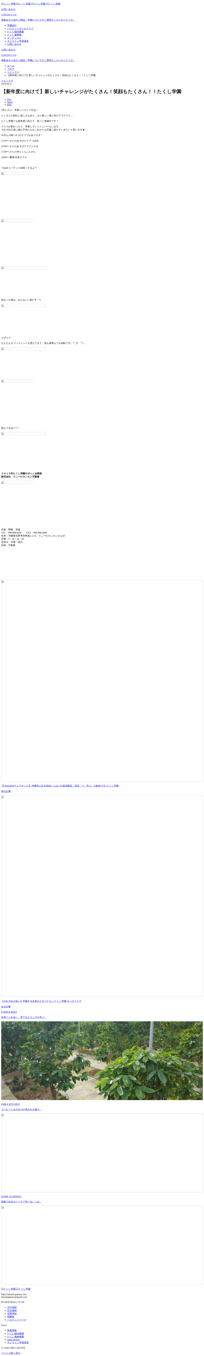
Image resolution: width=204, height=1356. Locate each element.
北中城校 (12, 1307)
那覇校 (10, 1316)
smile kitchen (13, 1339)
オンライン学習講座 (18, 1342)
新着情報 (12, 1330)
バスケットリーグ (16, 1320)
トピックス (7, 80)
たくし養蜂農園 (15, 1336)
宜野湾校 (12, 1313)
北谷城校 (12, 1310)
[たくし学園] (30, 4)
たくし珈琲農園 (15, 1333)
